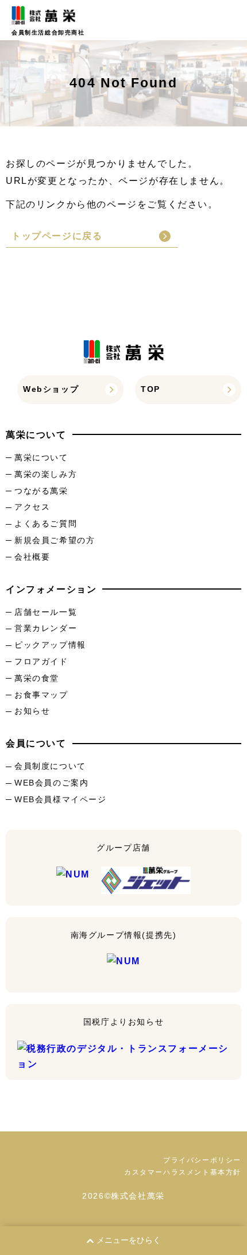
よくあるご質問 (45, 523)
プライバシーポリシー (202, 1160)
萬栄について (41, 457)
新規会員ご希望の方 (54, 540)
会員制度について (50, 766)
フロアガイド (41, 661)
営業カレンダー (45, 628)
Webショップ (51, 389)
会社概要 (32, 556)
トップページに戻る (56, 236)
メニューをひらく (129, 1240)
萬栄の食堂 (36, 678)
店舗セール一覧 (45, 612)
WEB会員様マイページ (60, 799)
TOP (150, 389)
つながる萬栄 (41, 490)
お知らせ (32, 710)
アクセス (32, 506)
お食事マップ (41, 694)
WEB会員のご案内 (51, 782)
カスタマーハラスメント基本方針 (182, 1172)
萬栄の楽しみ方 (45, 474)
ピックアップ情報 (50, 644)
